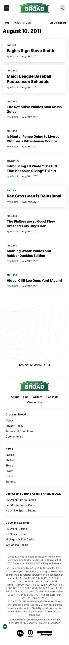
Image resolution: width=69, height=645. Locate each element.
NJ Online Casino (16, 534)
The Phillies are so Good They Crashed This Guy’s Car (31, 223)
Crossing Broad (16, 414)
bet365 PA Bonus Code (20, 505)
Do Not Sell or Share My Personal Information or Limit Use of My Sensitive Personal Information (34, 621)
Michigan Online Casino (20, 539)
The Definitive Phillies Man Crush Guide (34, 109)
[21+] (20, 633)
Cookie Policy (14, 436)
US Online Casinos (17, 522)
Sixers (9, 465)
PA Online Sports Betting (21, 499)
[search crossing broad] (62, 8)
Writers (37, 397)
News (9, 448)
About (15, 397)
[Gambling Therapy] (44, 633)
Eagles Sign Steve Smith (30, 50)
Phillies (12, 70)
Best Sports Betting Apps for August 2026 (33, 493)
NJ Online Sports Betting (21, 510)
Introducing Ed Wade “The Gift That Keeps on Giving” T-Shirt (32, 168)
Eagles (11, 45)
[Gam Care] (30, 633)
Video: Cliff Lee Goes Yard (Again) (34, 281)
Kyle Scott (12, 56)
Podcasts (52, 397)
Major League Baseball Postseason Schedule (29, 79)
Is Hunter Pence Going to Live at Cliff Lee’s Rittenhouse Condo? (33, 139)
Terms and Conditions (19, 431)
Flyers (9, 470)
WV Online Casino (17, 544)
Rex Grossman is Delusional (34, 196)
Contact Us (34, 402)
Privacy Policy (14, 425)
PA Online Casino (16, 528)
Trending (13, 160)
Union (9, 476)
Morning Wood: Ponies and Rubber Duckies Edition (29, 253)
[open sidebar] (6, 8)
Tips (25, 397)
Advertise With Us (32, 365)
